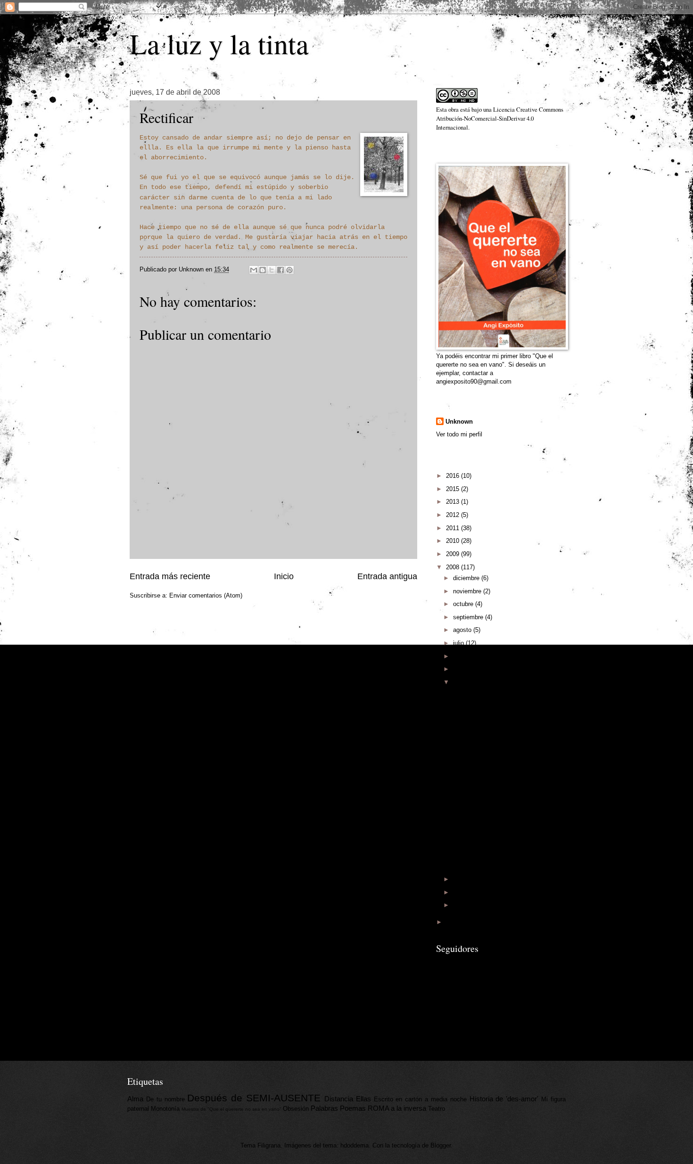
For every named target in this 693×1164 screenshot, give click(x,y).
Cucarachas (467, 784)
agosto (463, 629)
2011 (453, 528)
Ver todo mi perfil (459, 434)
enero (461, 905)
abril (459, 682)
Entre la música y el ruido (486, 823)
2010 (453, 540)
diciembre (467, 578)
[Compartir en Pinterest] (289, 270)
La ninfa (462, 862)
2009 (453, 553)
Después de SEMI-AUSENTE (254, 1097)
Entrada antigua (387, 576)
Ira (454, 771)
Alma (458, 693)
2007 (453, 922)
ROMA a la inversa (397, 1108)
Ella (456, 732)
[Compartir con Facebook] (280, 270)
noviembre (468, 591)
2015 (453, 488)
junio (460, 656)
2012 (453, 514)
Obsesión (296, 1108)
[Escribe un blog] (262, 270)
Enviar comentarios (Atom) (205, 595)
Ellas (363, 1099)
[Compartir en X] (271, 270)
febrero (463, 892)
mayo (461, 668)
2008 (453, 567)
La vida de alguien (476, 836)
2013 (453, 501)
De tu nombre (165, 1099)
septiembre (469, 617)
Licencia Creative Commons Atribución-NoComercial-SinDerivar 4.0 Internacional (499, 118)
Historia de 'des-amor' (504, 1099)
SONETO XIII (470, 797)
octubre (464, 603)
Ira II (457, 758)
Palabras (324, 1108)
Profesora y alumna (477, 706)
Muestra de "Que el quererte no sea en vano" (231, 1109)
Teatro (436, 1108)
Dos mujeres (468, 849)
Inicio (284, 576)
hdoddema (354, 1145)
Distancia (338, 1099)
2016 (453, 475)
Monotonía (165, 1108)
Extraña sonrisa (472, 810)
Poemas (353, 1108)
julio (459, 643)
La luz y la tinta (219, 43)
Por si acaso (468, 719)
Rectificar (464, 745)
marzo (462, 879)
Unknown (459, 421)
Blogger (440, 1145)
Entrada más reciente (170, 576)
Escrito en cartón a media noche (420, 1099)
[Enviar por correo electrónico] (253, 270)
